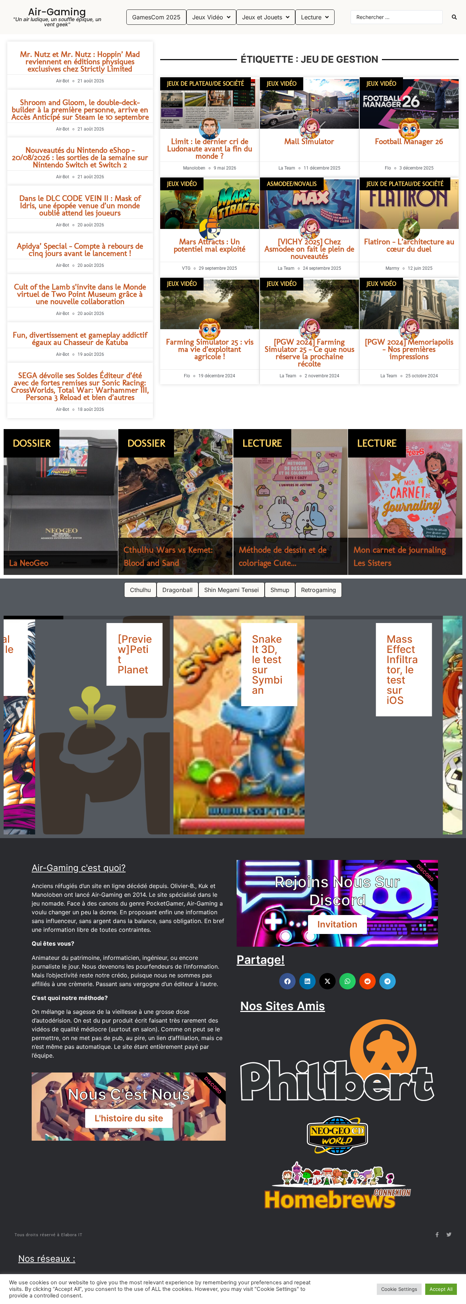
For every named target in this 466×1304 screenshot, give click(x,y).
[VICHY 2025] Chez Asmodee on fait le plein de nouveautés (309, 249)
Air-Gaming (57, 12)
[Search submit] (454, 17)
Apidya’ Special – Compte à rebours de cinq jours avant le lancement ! (80, 249)
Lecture (262, 443)
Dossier (31, 443)
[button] (8, 719)
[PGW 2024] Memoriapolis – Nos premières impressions (409, 349)
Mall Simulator (309, 141)
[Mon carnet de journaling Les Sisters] (405, 502)
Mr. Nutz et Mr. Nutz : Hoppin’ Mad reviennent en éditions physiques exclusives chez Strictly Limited (80, 61)
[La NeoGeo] (61, 502)
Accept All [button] (441, 1289)
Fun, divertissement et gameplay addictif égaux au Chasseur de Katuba (80, 338)
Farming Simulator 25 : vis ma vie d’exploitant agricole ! (209, 349)
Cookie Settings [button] (399, 1289)
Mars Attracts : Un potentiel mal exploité (209, 245)
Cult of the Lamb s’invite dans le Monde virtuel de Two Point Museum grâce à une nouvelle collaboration (80, 294)
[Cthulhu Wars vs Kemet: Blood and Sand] (175, 502)
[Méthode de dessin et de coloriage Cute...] (290, 502)
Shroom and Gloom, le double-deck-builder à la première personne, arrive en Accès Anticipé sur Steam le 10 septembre (80, 109)
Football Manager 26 (409, 141)
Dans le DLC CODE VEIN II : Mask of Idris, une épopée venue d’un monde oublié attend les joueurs (80, 205)
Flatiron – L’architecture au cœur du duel (409, 245)
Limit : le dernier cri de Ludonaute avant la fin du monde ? (209, 148)
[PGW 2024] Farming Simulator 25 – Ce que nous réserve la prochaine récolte (309, 353)
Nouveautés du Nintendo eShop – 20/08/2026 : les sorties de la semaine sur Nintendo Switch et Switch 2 (80, 157)
